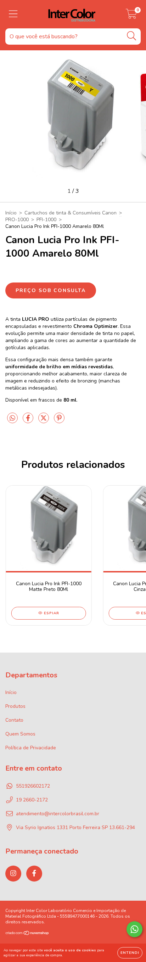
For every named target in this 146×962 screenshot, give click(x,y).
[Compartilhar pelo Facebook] (29, 421)
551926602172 (33, 786)
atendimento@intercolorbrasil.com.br (57, 813)
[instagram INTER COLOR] (13, 874)
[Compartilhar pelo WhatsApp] (12, 418)
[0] (131, 16)
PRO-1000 (17, 219)
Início (11, 212)
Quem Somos (20, 734)
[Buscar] (131, 36)
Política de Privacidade (30, 747)
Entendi (129, 952)
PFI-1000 (46, 219)
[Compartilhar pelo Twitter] (44, 421)
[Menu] (13, 14)
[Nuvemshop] (27, 933)
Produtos (15, 706)
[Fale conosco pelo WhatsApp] (134, 929)
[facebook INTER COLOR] (34, 874)
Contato (14, 720)
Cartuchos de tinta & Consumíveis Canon (70, 212)
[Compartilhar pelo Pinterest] (59, 421)
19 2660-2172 (32, 799)
